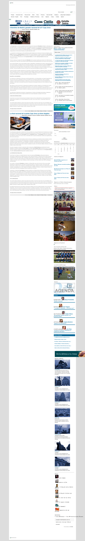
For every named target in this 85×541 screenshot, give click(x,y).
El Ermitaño (38, 115)
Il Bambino (35, 29)
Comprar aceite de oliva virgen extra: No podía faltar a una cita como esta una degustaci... (66, 91)
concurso (23, 29)
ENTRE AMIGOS (57, 46)
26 (61, 151)
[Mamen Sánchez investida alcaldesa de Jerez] (72, 165)
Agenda (81, 516)
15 (70, 148)
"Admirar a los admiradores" (60, 323)
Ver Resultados (64, 139)
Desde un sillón (63, 482)
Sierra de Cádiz (49, 14)
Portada (12, 14)
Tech (21, 16)
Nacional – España (14, 16)
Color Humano (62, 478)
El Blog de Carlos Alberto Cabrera (64, 488)
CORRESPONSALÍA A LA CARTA (16, 12)
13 (64, 148)
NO (55, 135)
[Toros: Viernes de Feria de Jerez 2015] (72, 178)
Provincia (42, 14)
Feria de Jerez (27, 14)
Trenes (67, 516)
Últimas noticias (57, 52)
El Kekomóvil (62, 506)
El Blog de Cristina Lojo (65, 493)
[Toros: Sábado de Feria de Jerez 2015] (72, 174)
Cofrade (57, 16)
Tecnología (26, 16)
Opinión (62, 16)
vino (51, 115)
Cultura (52, 16)
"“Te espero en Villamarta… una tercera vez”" (64, 308)
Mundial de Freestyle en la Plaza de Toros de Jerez (62, 169)
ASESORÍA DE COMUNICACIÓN (29, 12)
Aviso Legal (64, 522)
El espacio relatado (64, 502)
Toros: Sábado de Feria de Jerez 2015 (61, 174)
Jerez (42, 16)
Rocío (38, 14)
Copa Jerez (27, 29)
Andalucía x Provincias (34, 16)
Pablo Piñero (69, 314)
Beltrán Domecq (24, 115)
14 (67, 148)
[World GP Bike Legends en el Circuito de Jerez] (72, 161)
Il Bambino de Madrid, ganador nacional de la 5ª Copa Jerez (30, 27)
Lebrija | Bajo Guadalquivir (65, 14)
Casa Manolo (29, 115)
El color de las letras (65, 497)
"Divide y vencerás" (58, 301)
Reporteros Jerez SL (66, 519)
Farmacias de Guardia (74, 516)
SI (55, 133)
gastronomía (32, 29)
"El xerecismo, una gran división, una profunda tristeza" (62, 316)
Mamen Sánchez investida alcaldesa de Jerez (62, 165)
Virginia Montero (68, 322)
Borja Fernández (69, 299)
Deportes (47, 16)
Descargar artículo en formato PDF (16, 108)
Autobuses (62, 516)
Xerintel (71, 526)
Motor (33, 14)
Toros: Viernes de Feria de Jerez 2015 (61, 178)
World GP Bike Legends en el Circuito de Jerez (60, 160)
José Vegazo (66, 306)
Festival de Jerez (19, 14)
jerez (49, 115)
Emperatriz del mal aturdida (62, 511)
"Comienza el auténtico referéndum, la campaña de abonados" (62, 331)
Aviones (57, 516)
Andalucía (56, 14)
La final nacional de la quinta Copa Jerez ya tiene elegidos (29, 113)
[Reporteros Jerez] (23, 7)
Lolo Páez (69, 329)
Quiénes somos (58, 522)
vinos (38, 29)
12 (61, 148)
